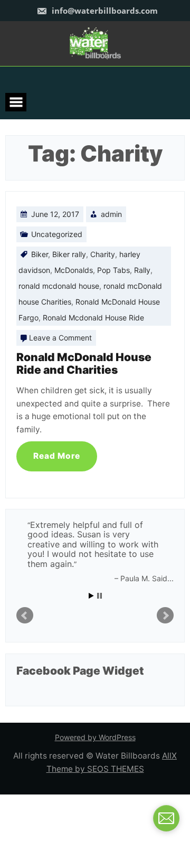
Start (91, 596)
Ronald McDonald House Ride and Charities (83, 363)
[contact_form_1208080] (166, 818)
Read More (56, 456)
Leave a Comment (60, 337)
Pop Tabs (113, 270)
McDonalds (73, 270)
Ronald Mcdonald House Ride (93, 317)
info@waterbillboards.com (104, 10)
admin (111, 214)
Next (165, 615)
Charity (102, 254)
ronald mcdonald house (58, 285)
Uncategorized (56, 234)
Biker (39, 254)
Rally (142, 270)
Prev (24, 615)
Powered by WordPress (95, 737)
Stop (99, 596)
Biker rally (69, 254)
